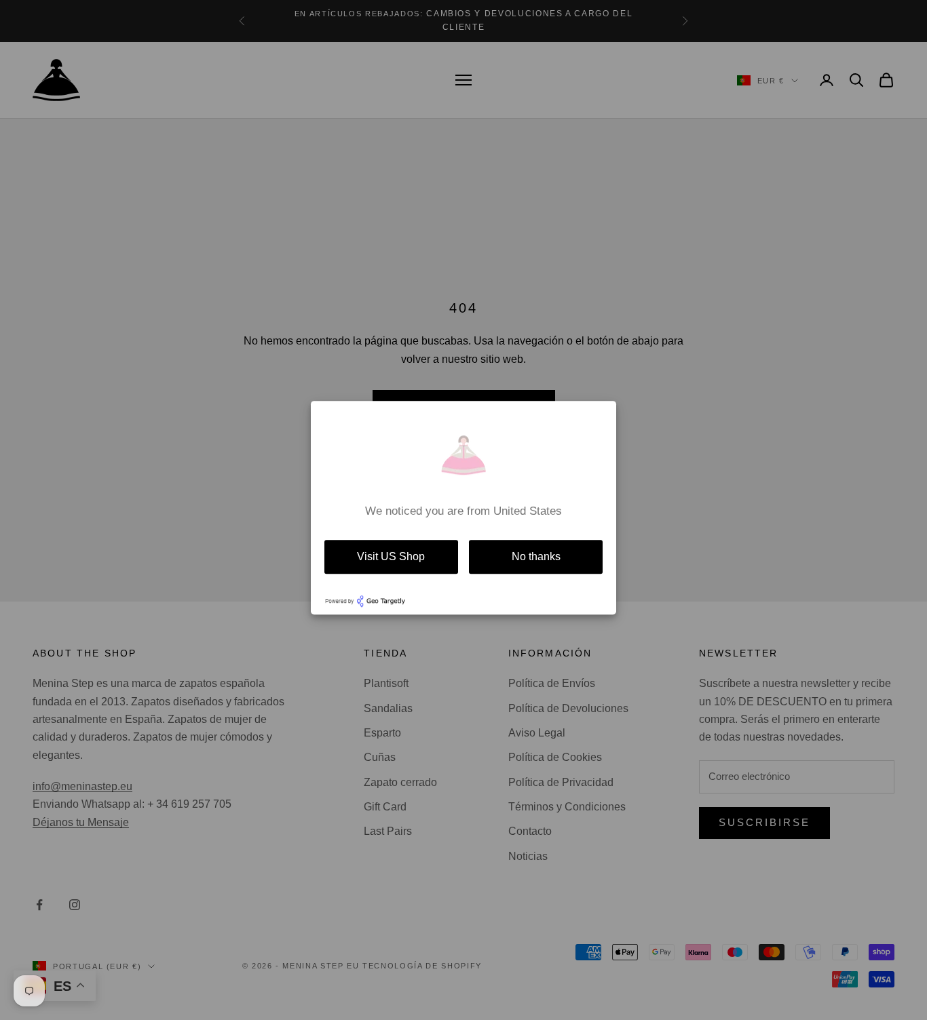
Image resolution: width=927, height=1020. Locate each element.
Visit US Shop (391, 556)
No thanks (536, 556)
